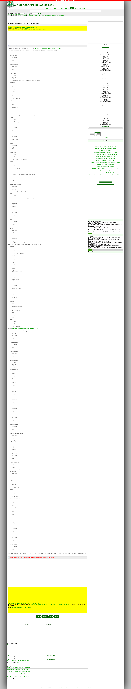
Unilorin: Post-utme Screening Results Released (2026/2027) (18, 671)
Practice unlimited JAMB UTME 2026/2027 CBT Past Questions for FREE (25, 603)
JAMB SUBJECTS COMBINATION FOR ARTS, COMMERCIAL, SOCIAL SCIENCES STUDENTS (105, 162)
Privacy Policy (61, 687)
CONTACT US (82, 8)
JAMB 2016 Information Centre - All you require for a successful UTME (105, 154)
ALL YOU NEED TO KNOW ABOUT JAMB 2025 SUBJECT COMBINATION (48, 48)
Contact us (32, 610)
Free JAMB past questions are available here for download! (105, 156)
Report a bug (72, 687)
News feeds (36, 15)
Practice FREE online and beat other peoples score (58, 604)
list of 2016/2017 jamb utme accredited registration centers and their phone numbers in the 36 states (105, 174)
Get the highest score (105, 47)
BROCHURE (67, 8)
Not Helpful (45, 616)
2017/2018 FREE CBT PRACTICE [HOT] (105, 144)
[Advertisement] (49, 20)
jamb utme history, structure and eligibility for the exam (105, 170)
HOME (47, 8)
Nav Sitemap (78, 687)
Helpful (38, 616)
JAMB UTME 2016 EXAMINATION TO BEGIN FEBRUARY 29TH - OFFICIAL (105, 152)
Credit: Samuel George (105, 137)
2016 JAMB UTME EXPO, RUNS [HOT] (105, 150)
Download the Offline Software (38, 604)
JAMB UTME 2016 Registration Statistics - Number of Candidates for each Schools (105, 168)
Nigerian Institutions (105, 18)
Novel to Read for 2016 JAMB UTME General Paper (105, 166)
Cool (51, 616)
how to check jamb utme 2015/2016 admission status (105, 172)
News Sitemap (90, 687)
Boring (56, 616)
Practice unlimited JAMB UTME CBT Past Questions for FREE (19, 14)
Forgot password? (30, 15)
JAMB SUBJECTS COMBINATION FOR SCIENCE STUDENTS (105, 160)
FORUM (54, 8)
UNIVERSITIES (60, 8)
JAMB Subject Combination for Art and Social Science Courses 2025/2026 (25, 328)
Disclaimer (66, 687)
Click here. (27, 28)
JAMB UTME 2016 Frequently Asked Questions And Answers (105, 158)
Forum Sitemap (84, 687)
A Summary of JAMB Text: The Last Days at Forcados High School (105, 146)
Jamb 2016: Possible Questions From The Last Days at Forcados (105, 148)
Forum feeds (41, 15)
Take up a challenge (105, 126)
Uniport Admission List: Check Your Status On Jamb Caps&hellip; (19, 676)
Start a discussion (47, 15)
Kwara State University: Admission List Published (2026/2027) (18, 669)
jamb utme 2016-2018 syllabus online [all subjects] (105, 164)
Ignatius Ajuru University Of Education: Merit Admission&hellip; (18, 667)
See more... (90, 233)
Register (24, 15)
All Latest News (61, 15)
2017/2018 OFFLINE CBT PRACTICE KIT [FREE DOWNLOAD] (105, 142)
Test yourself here (55, 15)
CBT (51, 8)
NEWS (72, 8)
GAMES (76, 8)
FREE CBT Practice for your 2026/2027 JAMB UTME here (66, 0)
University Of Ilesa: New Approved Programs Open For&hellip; (18, 673)
